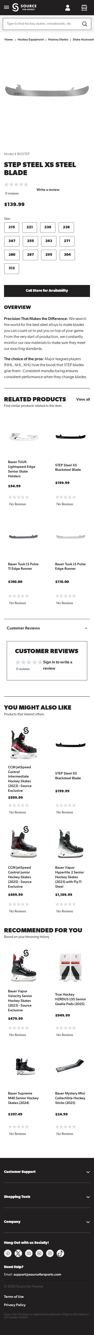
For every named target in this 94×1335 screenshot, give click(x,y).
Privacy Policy (15, 1305)
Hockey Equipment (31, 39)
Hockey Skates (58, 39)
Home (9, 39)
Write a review (48, 190)
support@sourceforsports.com (37, 1274)
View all (83, 399)
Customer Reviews (23, 628)
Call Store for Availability (47, 291)
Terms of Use (14, 1297)
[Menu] (6, 7)
